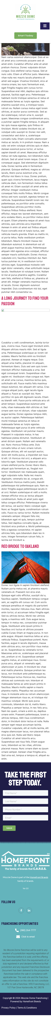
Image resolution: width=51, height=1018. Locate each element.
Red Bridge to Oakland (20, 546)
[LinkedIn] (29, 910)
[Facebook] (21, 910)
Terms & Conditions (27, 1007)
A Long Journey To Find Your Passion (24, 301)
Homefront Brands (39, 877)
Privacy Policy (8, 1007)
